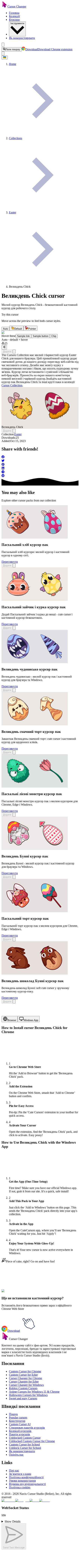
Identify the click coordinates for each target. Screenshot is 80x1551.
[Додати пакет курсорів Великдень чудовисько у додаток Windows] (14, 690)
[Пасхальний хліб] (34, 537)
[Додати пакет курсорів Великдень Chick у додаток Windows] (14, 351)
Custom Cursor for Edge (23, 1374)
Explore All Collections (15, 1293)
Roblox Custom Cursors (23, 1388)
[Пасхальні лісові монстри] (34, 786)
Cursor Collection (11, 385)
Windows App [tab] (31, 1020)
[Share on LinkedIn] (40, 468)
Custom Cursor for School (24, 1444)
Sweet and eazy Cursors (23, 1398)
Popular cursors (18, 1417)
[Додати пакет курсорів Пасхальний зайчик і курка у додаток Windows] (14, 628)
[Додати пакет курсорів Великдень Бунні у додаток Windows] (14, 877)
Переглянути (9, 561)
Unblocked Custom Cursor (25, 1437)
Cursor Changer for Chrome (25, 1378)
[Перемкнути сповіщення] (2, 53)
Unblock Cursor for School (25, 1447)
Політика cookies (19, 1487)
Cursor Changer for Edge (24, 1381)
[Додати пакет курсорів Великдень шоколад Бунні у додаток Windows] (14, 1001)
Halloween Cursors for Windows (28, 1395)
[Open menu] (2, 45)
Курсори (14, 19)
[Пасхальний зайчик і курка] (34, 599)
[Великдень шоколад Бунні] (34, 973)
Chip (53, 336)
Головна (14, 12)
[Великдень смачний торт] (34, 724)
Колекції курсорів (20, 1431)
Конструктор (17, 1420)
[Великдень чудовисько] (34, 662)
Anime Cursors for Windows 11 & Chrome (34, 1391)
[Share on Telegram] (40, 472)
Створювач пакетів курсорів (27, 1427)
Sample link (23, 336)
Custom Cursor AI (20, 1424)
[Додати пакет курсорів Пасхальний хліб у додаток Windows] (14, 565)
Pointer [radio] (32, 328)
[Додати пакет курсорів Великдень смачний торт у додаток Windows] (14, 752)
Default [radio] (18, 328)
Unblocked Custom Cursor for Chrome (32, 1441)
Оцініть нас (16, 1454)
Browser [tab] (11, 1020)
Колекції (14, 16)
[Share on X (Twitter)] (40, 461)
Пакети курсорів (19, 1434)
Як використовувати (22, 38)
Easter (18, 434)
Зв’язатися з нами (20, 1473)
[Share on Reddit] (40, 476)
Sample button (40, 336)
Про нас (14, 1470)
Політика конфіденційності (26, 1477)
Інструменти (17, 23)
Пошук (13, 1414)
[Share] (4, 347)
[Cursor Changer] (4, 6)
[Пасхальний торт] (34, 911)
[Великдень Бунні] (34, 849)
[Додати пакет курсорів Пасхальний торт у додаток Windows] (14, 939)
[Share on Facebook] (40, 457)
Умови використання (22, 1480)
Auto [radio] (5, 328)
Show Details (12, 1521)
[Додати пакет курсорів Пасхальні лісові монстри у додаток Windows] (14, 815)
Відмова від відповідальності (27, 1484)
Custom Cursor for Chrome (25, 1371)
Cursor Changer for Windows (26, 1384)
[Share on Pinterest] (40, 465)
